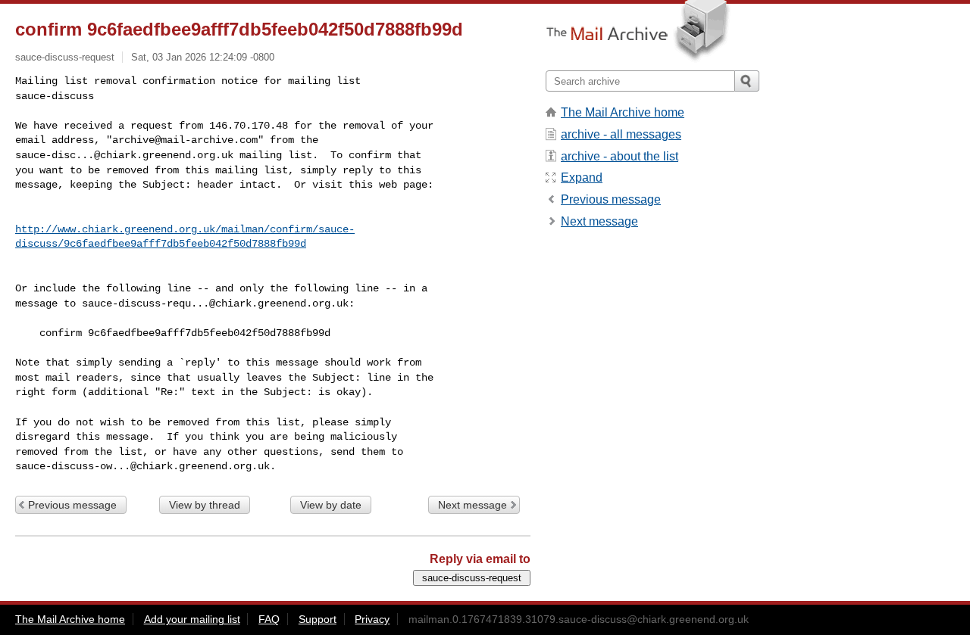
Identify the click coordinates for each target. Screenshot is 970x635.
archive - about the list (619, 156)
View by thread (204, 505)
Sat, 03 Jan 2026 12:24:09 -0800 (202, 57)
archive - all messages (621, 134)
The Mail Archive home (622, 112)
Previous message (72, 505)
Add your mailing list (192, 619)
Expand (581, 177)
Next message (472, 505)
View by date (330, 505)
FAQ (269, 619)
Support (317, 619)
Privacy (372, 619)
